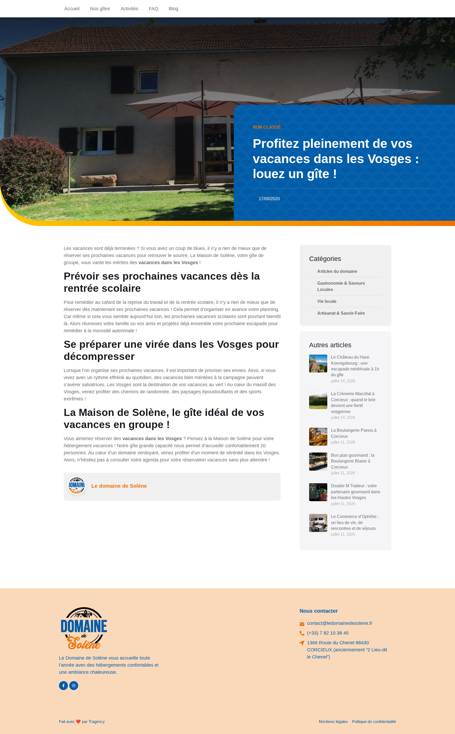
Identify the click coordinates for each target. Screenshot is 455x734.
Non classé (267, 127)
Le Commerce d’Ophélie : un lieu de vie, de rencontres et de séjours (355, 522)
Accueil (72, 8)
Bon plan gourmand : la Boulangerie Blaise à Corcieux (352, 461)
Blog (173, 8)
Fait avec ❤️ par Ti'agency (82, 721)
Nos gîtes (100, 8)
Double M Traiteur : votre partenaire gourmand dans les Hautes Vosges (355, 492)
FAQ (153, 8)
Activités (129, 8)
